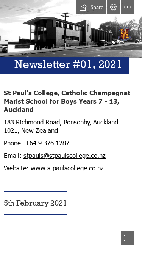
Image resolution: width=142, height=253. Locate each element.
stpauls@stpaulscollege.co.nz (64, 155)
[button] (91, 7)
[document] (71, 126)
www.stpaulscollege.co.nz (67, 167)
